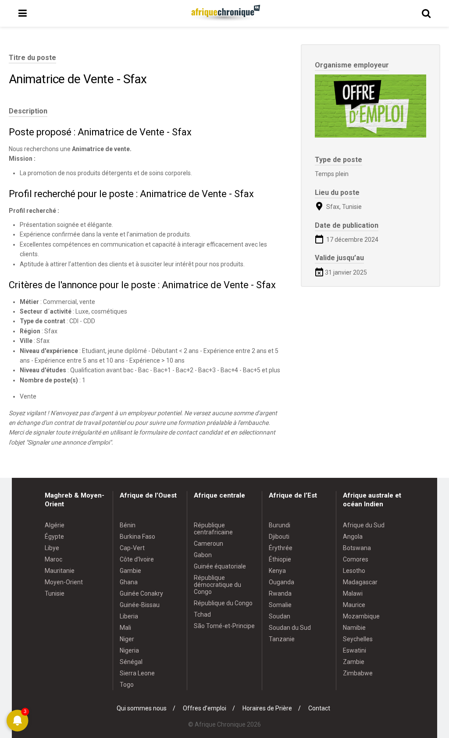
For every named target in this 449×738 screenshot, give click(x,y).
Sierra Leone (137, 673)
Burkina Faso (137, 536)
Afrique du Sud (364, 525)
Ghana (129, 582)
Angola (353, 536)
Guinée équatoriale (220, 566)
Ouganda (281, 582)
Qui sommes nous (142, 708)
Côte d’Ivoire (137, 559)
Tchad (202, 614)
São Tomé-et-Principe (224, 625)
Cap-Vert (132, 547)
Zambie (353, 661)
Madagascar (360, 582)
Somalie (280, 604)
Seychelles (358, 639)
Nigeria (129, 650)
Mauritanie (60, 570)
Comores (355, 559)
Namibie (354, 627)
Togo (127, 684)
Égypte (54, 536)
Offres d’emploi (204, 708)
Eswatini (354, 650)
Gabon (203, 554)
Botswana (357, 547)
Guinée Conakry (141, 593)
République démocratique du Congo (217, 584)
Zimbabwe (358, 673)
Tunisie (54, 593)
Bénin (127, 525)
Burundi (279, 525)
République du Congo (223, 603)
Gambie (130, 570)
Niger (127, 639)
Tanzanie (282, 639)
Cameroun (208, 543)
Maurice (354, 604)
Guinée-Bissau (140, 604)
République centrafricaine (213, 529)
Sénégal (131, 661)
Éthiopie (280, 559)
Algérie (54, 525)
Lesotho (354, 570)
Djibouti (279, 536)
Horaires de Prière (267, 708)
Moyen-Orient (64, 582)
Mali (125, 627)
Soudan (279, 616)
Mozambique (361, 616)
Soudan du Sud (290, 627)
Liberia (129, 616)
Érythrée (280, 547)
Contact (319, 708)
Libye (52, 547)
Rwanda (280, 593)
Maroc (53, 559)
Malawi (353, 593)
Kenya (277, 570)
